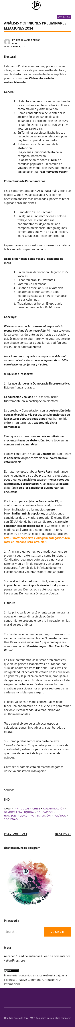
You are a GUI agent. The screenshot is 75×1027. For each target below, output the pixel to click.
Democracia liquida (19, 812)
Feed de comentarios (56, 956)
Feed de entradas (28, 956)
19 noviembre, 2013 (15, 46)
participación (41, 815)
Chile (36, 808)
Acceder (9, 956)
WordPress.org (15, 960)
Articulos (22, 808)
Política (60, 815)
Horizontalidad (16, 815)
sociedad (11, 819)
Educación (45, 812)
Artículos (64, 17)
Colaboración (53, 808)
